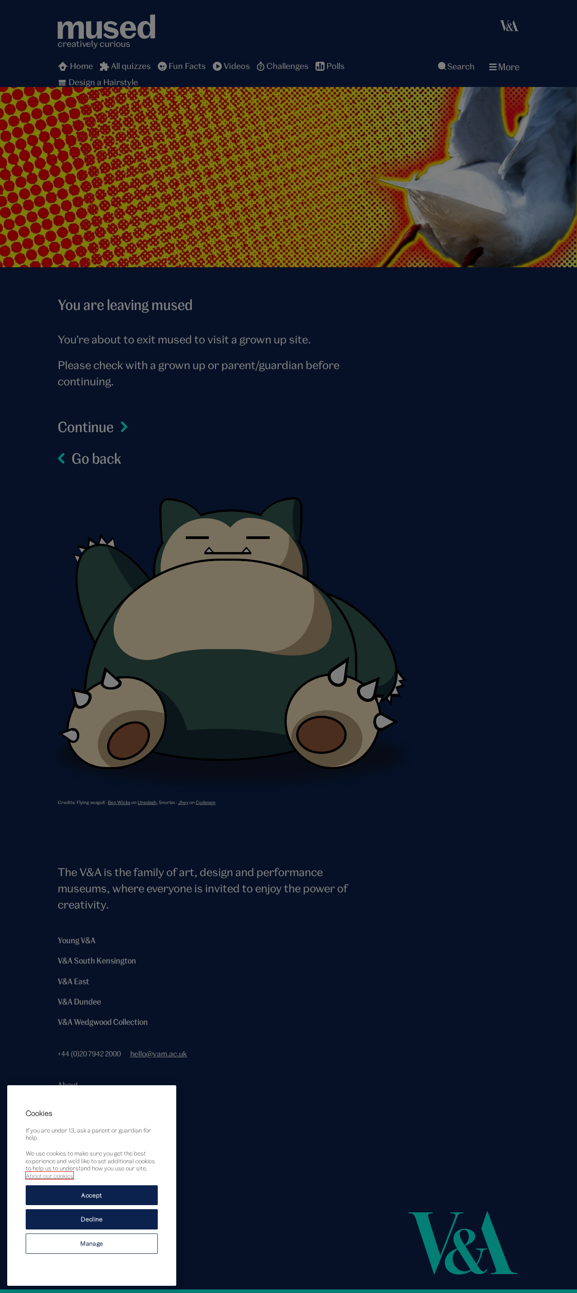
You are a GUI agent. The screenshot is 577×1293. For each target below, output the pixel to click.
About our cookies (49, 1175)
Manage (91, 1243)
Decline (92, 1219)
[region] (91, 1185)
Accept (91, 1194)
